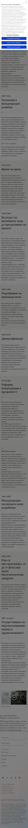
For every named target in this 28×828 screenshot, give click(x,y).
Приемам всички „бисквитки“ (14, 47)
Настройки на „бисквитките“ (13, 38)
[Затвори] (26, 2)
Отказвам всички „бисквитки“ (14, 42)
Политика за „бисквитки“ (13, 35)
